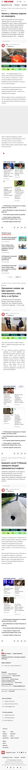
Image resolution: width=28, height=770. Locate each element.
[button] (3, 1)
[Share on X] (10, 767)
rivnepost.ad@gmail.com (19, 686)
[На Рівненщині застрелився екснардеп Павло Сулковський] (22, 257)
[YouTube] (21, 752)
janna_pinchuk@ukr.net (7, 684)
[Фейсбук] (17, 752)
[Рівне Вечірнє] (10, 1)
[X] (19, 752)
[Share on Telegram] (17, 767)
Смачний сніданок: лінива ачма (12, 221)
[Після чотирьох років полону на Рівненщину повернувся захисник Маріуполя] (22, 246)
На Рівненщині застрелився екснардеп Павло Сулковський (9, 257)
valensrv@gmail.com (7, 677)
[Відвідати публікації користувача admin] (3, 45)
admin (7, 44)
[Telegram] (25, 752)
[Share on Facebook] (7, 767)
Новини (4, 10)
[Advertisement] (14, 120)
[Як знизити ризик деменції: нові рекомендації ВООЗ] (22, 239)
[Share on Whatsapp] (14, 767)
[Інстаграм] (23, 752)
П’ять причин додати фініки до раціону (14, 214)
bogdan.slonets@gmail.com (8, 680)
